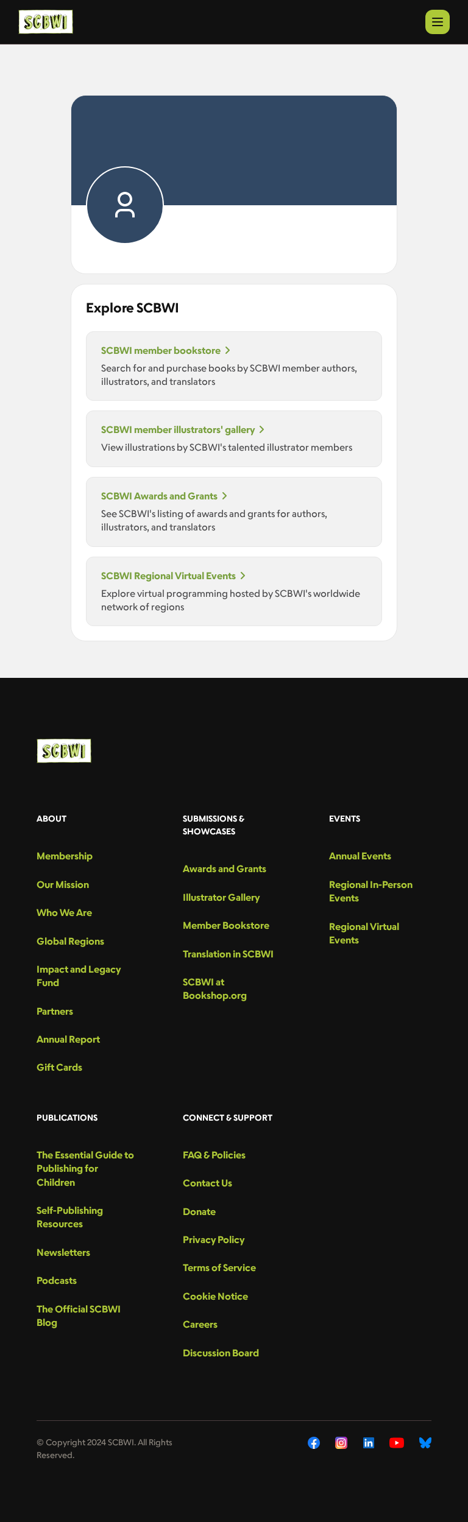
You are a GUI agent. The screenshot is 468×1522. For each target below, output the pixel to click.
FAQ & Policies (214, 1155)
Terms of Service (219, 1267)
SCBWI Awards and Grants (159, 496)
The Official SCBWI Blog (79, 1315)
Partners (55, 1011)
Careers (200, 1324)
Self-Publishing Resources (70, 1217)
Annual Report (68, 1039)
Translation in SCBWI (228, 954)
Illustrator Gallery (221, 897)
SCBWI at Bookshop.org (215, 988)
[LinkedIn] (368, 1442)
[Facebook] (314, 1443)
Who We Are (64, 912)
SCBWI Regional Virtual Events (168, 575)
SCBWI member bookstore (161, 350)
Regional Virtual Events (364, 933)
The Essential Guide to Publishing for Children (85, 1168)
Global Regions (70, 941)
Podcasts (57, 1280)
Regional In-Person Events (371, 891)
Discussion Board (221, 1353)
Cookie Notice (215, 1296)
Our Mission (63, 884)
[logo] (45, 22)
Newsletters (63, 1252)
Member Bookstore (226, 925)
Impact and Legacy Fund (79, 975)
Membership (65, 856)
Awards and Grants (224, 868)
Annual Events (360, 856)
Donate (199, 1211)
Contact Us (207, 1183)
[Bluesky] (425, 1442)
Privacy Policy (213, 1239)
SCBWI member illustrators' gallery (178, 429)
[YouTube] (396, 1443)
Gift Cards (59, 1067)
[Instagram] (341, 1443)
